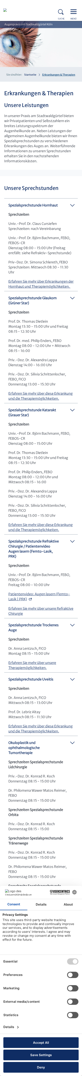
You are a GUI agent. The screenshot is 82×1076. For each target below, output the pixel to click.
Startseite (30, 74)
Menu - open (74, 11)
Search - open (62, 11)
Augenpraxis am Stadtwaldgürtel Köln (28, 24)
